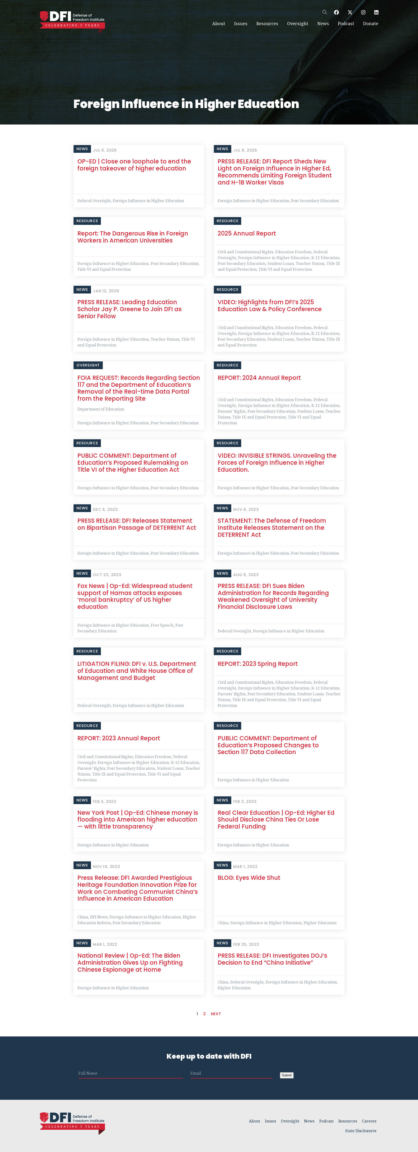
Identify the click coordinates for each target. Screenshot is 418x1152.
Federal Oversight (94, 200)
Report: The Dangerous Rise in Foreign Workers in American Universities (132, 236)
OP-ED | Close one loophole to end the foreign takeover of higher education (134, 164)
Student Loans (281, 263)
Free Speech (162, 625)
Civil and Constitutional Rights (245, 252)
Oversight (297, 23)
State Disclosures (360, 1130)
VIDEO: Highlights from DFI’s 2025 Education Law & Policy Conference (270, 305)
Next (216, 1014)
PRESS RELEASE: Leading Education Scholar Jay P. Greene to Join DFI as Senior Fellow (129, 309)
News (323, 23)
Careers (369, 1121)
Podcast (346, 23)
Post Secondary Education (315, 200)
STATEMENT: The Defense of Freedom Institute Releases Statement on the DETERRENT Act (272, 528)
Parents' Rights (232, 411)
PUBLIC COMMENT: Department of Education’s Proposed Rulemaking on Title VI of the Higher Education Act (132, 463)
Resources (267, 23)
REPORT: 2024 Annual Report (259, 378)
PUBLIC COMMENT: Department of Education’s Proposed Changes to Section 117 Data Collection (268, 745)
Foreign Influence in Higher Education (148, 200)
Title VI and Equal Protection (104, 269)
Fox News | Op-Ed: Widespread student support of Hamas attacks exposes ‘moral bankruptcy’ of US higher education (135, 596)
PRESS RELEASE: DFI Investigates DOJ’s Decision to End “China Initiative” (272, 959)
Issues (240, 23)
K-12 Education (325, 257)
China (82, 917)
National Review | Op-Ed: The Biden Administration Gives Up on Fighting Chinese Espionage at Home (130, 963)
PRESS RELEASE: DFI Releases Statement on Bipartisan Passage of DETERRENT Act (136, 524)
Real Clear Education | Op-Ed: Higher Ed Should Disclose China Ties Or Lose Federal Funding (276, 820)
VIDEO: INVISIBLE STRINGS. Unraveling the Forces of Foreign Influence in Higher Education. (277, 463)
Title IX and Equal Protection (259, 417)
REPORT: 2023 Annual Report (118, 738)
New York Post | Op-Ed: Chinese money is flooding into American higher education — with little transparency (137, 820)
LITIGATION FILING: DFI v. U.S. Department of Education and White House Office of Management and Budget (136, 671)
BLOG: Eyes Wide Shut (249, 878)
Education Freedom (293, 252)
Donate (370, 23)
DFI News (99, 917)
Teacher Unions (310, 263)
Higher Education (320, 922)
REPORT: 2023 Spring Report (258, 664)
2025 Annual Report (247, 233)
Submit (287, 1075)
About (218, 23)
